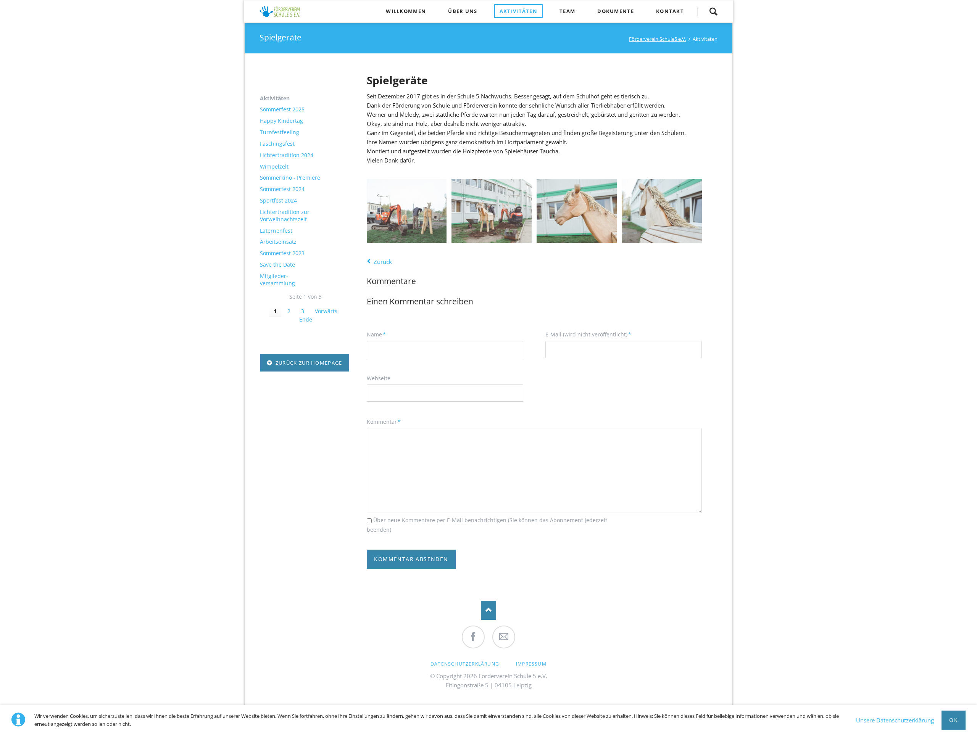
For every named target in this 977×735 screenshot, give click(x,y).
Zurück (383, 261)
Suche (713, 11)
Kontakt (670, 11)
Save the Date (277, 264)
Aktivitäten (518, 11)
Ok (953, 720)
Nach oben (488, 610)
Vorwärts (326, 311)
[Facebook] (473, 637)
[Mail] (503, 637)
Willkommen (406, 11)
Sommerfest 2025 (282, 109)
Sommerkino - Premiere (290, 177)
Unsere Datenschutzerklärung (895, 720)
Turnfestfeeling (279, 132)
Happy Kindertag (281, 120)
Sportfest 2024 (278, 200)
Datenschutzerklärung (464, 664)
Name (379, 334)
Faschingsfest (277, 143)
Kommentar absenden (411, 559)
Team (567, 11)
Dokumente (615, 11)
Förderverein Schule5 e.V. (657, 38)
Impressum (531, 664)
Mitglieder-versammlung (277, 280)
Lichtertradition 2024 (286, 155)
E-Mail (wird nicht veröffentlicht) (588, 334)
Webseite (378, 378)
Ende (305, 319)
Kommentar (384, 421)
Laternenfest (276, 230)
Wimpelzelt (274, 166)
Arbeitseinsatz (278, 241)
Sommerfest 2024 (282, 189)
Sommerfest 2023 (282, 253)
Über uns (462, 11)
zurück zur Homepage (308, 362)
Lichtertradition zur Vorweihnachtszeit (285, 216)
